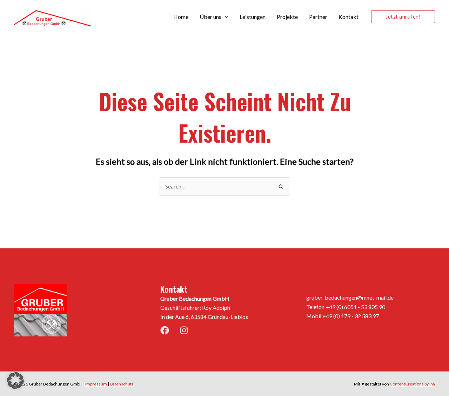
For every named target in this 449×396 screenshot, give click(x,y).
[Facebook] (164, 330)
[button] (224, 17)
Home (180, 16)
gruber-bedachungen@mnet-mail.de (350, 297)
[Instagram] (184, 330)
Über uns (210, 16)
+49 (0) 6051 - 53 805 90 (355, 306)
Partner (318, 16)
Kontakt (348, 16)
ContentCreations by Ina (412, 384)
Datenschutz (122, 384)
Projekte (287, 16)
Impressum (96, 384)
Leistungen (253, 16)
